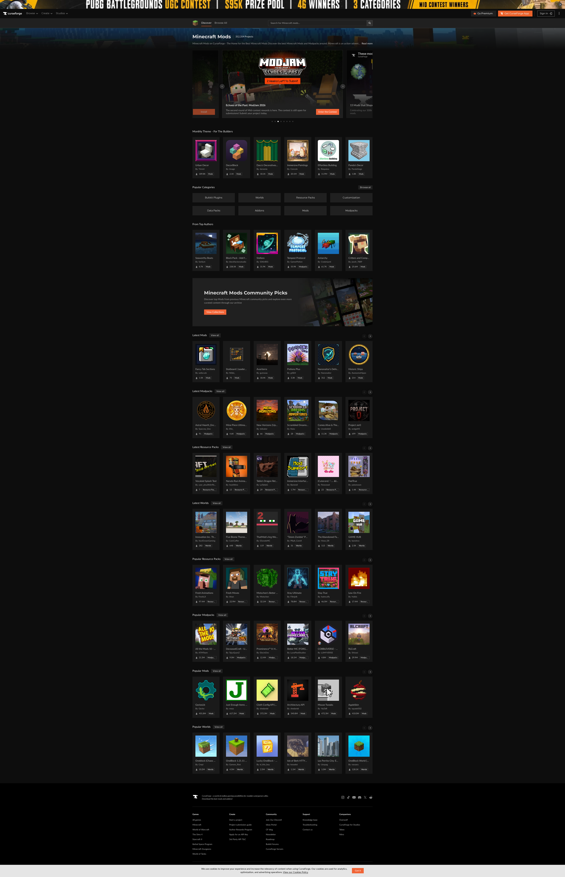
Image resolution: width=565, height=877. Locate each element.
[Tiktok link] (348, 797)
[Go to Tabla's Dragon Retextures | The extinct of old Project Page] (267, 473)
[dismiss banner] (560, 4)
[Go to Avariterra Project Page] (267, 361)
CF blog (269, 830)
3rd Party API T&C (237, 839)
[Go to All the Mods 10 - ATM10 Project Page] (206, 641)
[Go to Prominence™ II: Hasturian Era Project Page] (267, 641)
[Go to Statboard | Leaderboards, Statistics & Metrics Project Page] (236, 361)
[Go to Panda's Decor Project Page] (359, 157)
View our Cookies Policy (295, 872)
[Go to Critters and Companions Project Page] (359, 250)
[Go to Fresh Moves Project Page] (236, 585)
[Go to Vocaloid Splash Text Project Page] (206, 473)
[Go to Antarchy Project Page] (328, 250)
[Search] (370, 23)
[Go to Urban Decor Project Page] (206, 157)
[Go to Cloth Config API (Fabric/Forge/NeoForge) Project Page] (267, 697)
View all (215, 335)
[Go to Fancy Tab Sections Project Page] (206, 361)
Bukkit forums (272, 844)
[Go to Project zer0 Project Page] (359, 417)
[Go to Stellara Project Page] (267, 250)
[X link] (365, 797)
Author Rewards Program (240, 830)
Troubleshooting (310, 825)
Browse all (365, 187)
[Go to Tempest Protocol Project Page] (297, 250)
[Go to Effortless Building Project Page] (328, 157)
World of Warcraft (200, 830)
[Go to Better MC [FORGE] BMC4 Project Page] (297, 641)
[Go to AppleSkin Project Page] (359, 697)
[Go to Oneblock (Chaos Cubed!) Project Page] (206, 753)
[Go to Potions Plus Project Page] (297, 361)
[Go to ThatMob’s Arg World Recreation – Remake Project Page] (267, 529)
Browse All (221, 22)
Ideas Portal (271, 825)
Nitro (341, 835)
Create (45, 13)
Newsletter (271, 835)
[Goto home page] (13, 13)
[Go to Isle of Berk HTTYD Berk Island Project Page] (297, 753)
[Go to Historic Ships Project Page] (359, 361)
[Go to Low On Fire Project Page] (359, 585)
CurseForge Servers (274, 849)
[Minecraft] (195, 23)
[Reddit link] (371, 797)
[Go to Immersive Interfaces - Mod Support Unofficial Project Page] (297, 473)
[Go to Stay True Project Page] (328, 585)
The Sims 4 (197, 835)
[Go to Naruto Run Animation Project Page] (236, 473)
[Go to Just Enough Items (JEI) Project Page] (236, 697)
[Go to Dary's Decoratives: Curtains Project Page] (267, 157)
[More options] (559, 13)
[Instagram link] (343, 797)
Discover (206, 22)
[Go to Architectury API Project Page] (297, 697)
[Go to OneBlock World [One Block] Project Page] (359, 753)
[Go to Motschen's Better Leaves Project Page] (267, 585)
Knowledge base (310, 820)
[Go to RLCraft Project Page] (359, 641)
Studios (60, 13)
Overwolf (343, 820)
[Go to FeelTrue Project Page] (359, 473)
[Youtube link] (354, 797)
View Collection (320, 112)
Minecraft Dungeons (201, 849)
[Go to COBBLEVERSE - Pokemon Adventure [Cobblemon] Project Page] (328, 641)
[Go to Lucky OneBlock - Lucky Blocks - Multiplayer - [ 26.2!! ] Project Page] (267, 753)
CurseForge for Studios (349, 825)
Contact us (308, 830)
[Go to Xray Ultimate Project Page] (297, 585)
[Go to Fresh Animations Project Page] (206, 585)
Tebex (341, 830)
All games (196, 820)
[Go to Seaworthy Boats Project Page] (206, 250)
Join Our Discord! (274, 820)
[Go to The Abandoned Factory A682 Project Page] (328, 529)
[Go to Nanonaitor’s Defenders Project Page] (328, 361)
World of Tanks (199, 854)
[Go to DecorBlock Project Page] (236, 157)
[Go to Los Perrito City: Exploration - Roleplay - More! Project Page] (328, 753)
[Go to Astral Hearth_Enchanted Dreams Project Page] (206, 417)
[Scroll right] (370, 336)
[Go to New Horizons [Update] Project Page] (267, 417)
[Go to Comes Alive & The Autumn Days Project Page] (328, 417)
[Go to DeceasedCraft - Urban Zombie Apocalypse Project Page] (236, 641)
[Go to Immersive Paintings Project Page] (297, 157)
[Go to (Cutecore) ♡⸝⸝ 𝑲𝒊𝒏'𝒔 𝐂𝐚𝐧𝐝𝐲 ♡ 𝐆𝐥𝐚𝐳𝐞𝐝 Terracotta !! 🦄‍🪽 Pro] (328, 473)
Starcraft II (197, 839)
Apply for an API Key (238, 835)
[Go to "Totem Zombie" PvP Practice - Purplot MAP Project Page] (297, 529)
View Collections (215, 312)
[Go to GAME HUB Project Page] (359, 529)
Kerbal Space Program (202, 844)
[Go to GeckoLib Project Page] (206, 697)
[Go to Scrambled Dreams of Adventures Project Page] (297, 417)
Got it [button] (358, 870)
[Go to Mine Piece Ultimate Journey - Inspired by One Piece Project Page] (236, 417)
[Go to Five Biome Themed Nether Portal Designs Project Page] (236, 529)
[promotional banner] (282, 4)
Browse (30, 13)
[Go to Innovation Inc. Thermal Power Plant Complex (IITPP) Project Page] (206, 529)
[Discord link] (359, 797)
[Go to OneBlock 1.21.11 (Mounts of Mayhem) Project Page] (236, 753)
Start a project (235, 820)
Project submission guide (240, 825)
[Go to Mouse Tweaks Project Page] (328, 697)
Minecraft (196, 825)
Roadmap (270, 839)
